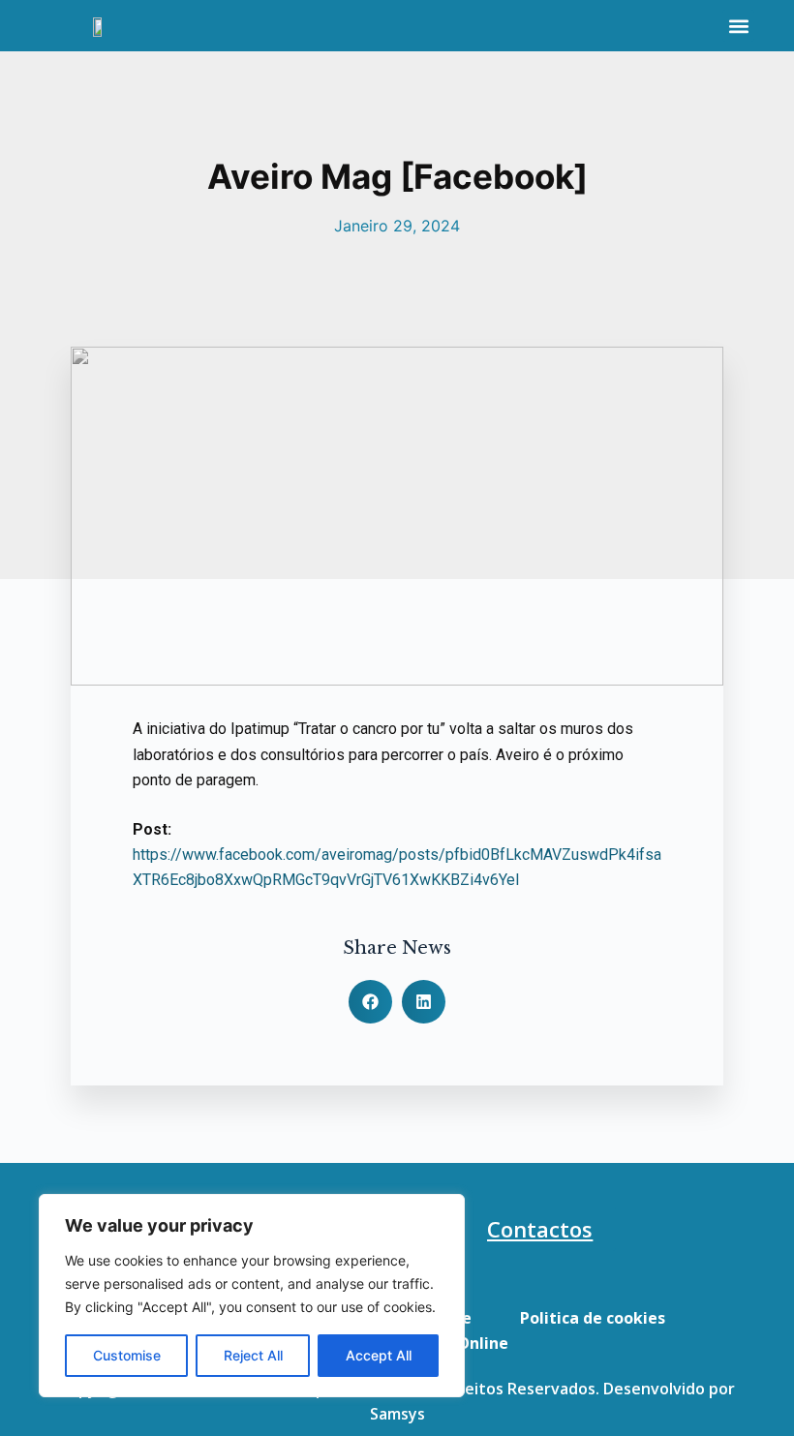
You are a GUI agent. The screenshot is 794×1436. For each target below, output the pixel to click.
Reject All (253, 1355)
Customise (127, 1355)
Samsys (397, 1413)
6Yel (504, 880)
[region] (252, 1295)
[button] (738, 26)
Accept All (379, 1355)
